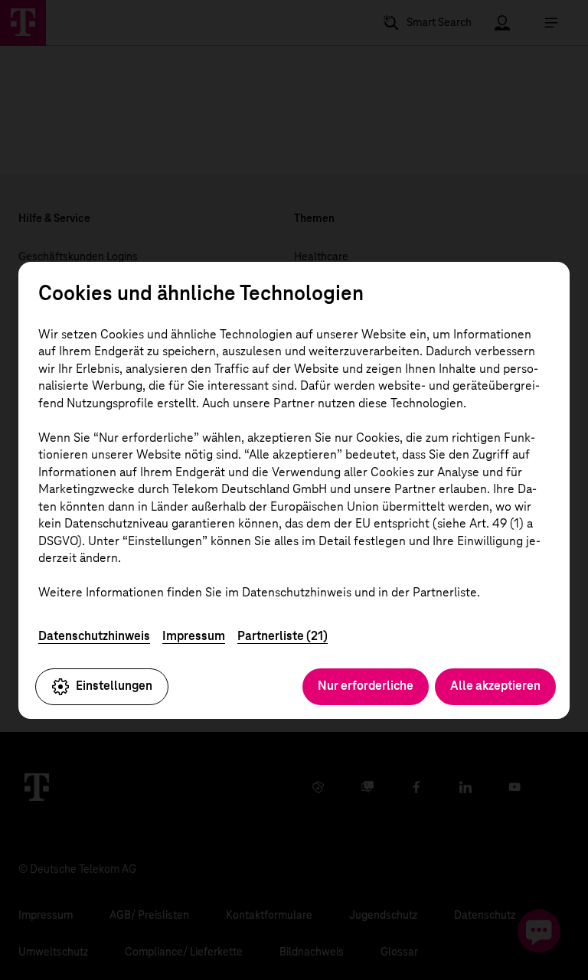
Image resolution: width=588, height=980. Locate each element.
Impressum (193, 636)
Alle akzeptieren (495, 686)
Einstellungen (114, 686)
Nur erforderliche (365, 686)
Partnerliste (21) (282, 636)
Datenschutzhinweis (94, 636)
